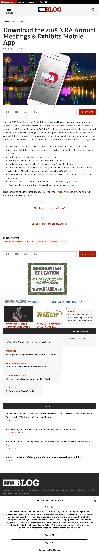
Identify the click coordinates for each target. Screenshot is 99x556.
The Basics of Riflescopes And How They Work (28, 379)
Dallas (54, 242)
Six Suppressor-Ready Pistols (20, 391)
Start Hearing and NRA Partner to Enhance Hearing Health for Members (40, 429)
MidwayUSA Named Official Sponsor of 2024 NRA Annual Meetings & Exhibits (43, 457)
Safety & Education (14, 433)
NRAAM (30, 242)
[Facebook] (37, 2)
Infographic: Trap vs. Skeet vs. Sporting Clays (28, 342)
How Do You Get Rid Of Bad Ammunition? (26, 366)
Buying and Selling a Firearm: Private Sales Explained (31, 354)
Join (19, 2)
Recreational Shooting (75, 339)
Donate (31, 2)
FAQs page (61, 192)
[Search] (93, 9)
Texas (64, 242)
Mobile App (42, 242)
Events (22, 21)
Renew (24, 2)
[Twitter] (41, 2)
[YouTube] (46, 2)
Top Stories (11, 351)
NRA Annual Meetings (14, 242)
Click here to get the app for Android (49, 224)
